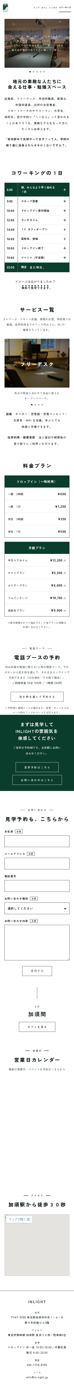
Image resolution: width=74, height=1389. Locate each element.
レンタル (53, 7)
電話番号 (10, 876)
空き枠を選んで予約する (37, 697)
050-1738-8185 (37, 1365)
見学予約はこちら (37, 767)
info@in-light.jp (37, 1377)
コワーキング (65, 7)
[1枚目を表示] (30, 71)
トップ (36, 7)
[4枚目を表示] (40, 71)
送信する (37, 970)
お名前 (13, 831)
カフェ (44, 7)
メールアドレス (19, 854)
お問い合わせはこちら (37, 780)
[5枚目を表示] (44, 71)
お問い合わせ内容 (20, 921)
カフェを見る (37, 1027)
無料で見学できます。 (37, 288)
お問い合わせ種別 (20, 898)
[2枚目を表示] (33, 71)
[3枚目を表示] (37, 71)
